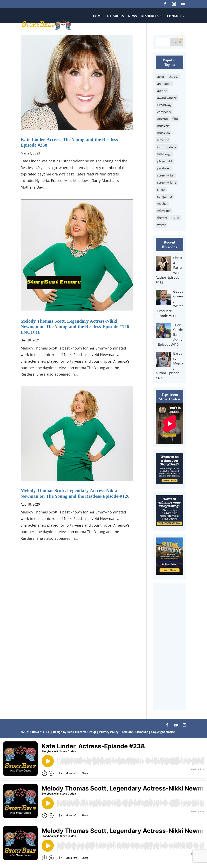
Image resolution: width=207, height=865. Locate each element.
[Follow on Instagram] (174, 4)
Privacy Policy (109, 732)
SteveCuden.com (171, 31)
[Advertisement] (169, 646)
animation (164, 84)
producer (163, 168)
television (164, 211)
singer (161, 189)
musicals (163, 126)
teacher (162, 204)
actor (160, 77)
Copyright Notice (163, 732)
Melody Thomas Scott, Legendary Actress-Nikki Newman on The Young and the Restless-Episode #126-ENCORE (76, 327)
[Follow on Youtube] (183, 4)
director (162, 119)
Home (97, 16)
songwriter (164, 196)
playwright (164, 161)
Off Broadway (167, 147)
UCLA (175, 218)
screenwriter (166, 175)
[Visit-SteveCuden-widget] (169, 524)
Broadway (164, 105)
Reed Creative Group (81, 732)
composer (164, 112)
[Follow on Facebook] (165, 4)
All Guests (115, 16)
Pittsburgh (164, 154)
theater (162, 218)
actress (173, 77)
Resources (149, 16)
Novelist (163, 140)
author (162, 91)
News (132, 16)
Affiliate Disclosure (135, 732)
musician (163, 133)
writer (161, 225)
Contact (174, 16)
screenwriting (166, 182)
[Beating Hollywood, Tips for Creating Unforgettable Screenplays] (169, 573)
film (175, 119)
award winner (166, 98)
